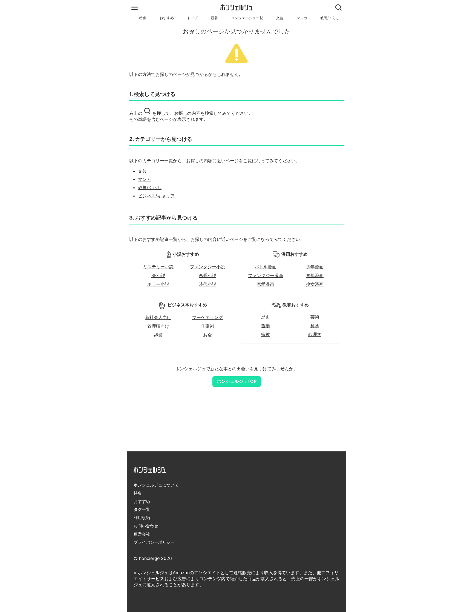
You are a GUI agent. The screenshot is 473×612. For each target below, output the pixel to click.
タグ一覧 (142, 509)
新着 (214, 18)
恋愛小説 (207, 275)
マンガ (301, 18)
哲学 (265, 325)
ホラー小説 (158, 284)
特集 (142, 18)
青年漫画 (315, 275)
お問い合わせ (146, 525)
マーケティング (207, 317)
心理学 (314, 334)
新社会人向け (158, 317)
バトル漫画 (265, 266)
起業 (158, 335)
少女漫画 (315, 284)
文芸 (279, 18)
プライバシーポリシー (154, 542)
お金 (207, 335)
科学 (314, 325)
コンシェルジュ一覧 (247, 18)
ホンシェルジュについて (156, 485)
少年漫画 (315, 266)
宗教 (265, 334)
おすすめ (167, 18)
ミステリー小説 (158, 266)
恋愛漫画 (265, 284)
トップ (192, 18)
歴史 (265, 317)
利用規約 (142, 517)
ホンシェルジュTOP (236, 381)
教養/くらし (329, 18)
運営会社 (142, 534)
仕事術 (207, 326)
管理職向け (158, 326)
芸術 (314, 317)
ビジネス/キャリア (156, 195)
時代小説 (207, 284)
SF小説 (158, 275)
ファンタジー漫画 (265, 275)
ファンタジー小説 (207, 266)
